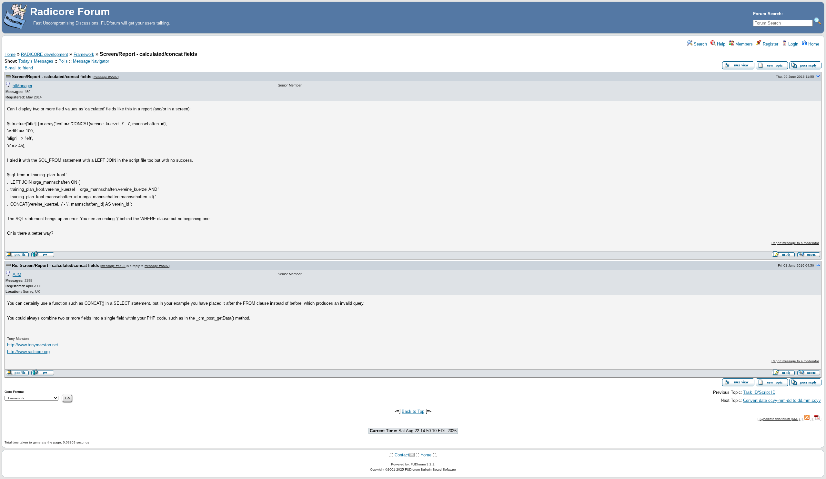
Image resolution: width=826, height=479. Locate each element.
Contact (402, 455)
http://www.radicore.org (28, 351)
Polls (63, 61)
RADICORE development (44, 54)
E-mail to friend (19, 68)
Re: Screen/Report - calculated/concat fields (55, 265)
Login (792, 44)
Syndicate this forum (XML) (780, 419)
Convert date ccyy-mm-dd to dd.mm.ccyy (782, 400)
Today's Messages (35, 61)
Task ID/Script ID (759, 392)
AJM (17, 274)
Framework (84, 54)
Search (699, 44)
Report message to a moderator (795, 243)
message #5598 (113, 266)
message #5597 (106, 77)
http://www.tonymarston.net (32, 344)
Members (743, 44)
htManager (22, 85)
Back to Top (413, 411)
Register (769, 44)
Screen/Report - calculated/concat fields (51, 76)
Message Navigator (91, 61)
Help (720, 44)
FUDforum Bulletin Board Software (430, 469)
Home (813, 44)
